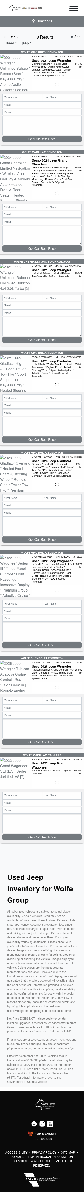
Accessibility (16, 1152)
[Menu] (74, 9)
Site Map (68, 1152)
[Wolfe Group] (26, 7)
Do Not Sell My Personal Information (42, 1156)
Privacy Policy (44, 1152)
